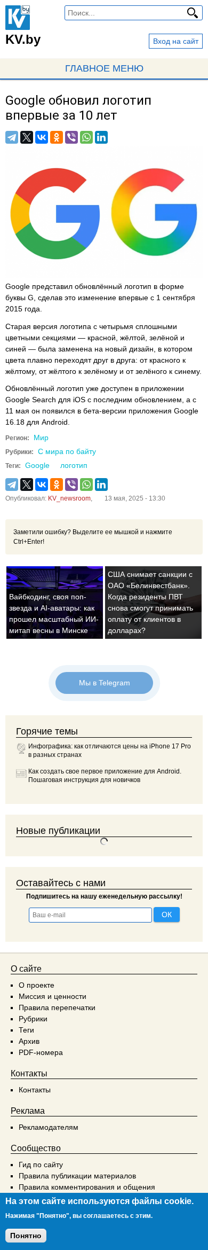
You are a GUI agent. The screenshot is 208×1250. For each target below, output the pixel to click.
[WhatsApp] (86, 137)
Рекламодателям (48, 1127)
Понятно (26, 1235)
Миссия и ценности (52, 996)
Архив (29, 1041)
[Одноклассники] (56, 137)
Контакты (35, 1089)
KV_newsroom (69, 498)
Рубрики (33, 1018)
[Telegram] (11, 137)
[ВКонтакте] (41, 137)
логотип (73, 465)
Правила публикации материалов (77, 1175)
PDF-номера (41, 1052)
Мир (41, 437)
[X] (26, 137)
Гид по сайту (41, 1164)
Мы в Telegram (104, 682)
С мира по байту (67, 451)
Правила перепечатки (57, 1007)
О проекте (36, 985)
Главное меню (104, 68)
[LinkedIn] (101, 137)
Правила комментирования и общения (87, 1187)
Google (37, 465)
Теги (26, 1030)
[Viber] (71, 137)
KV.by (23, 39)
